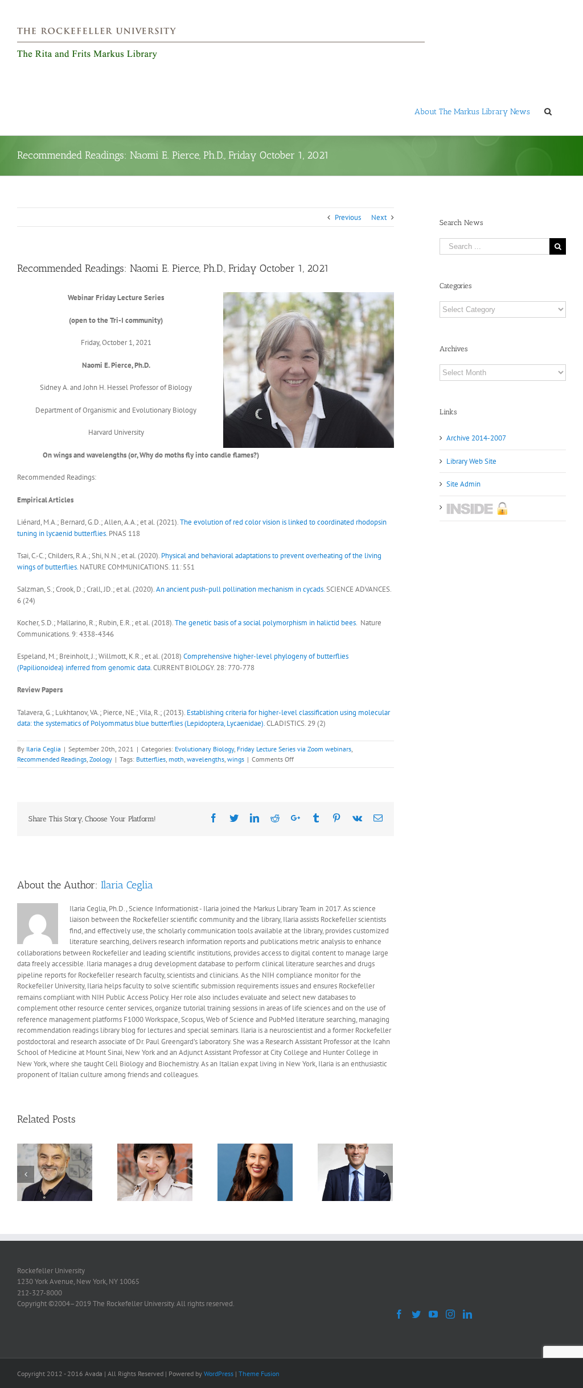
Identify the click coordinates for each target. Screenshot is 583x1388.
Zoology (100, 759)
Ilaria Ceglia (43, 749)
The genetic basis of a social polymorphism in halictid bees (265, 622)
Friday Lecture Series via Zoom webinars (294, 749)
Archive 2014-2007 (476, 438)
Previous (348, 217)
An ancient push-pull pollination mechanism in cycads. (240, 589)
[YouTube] (433, 1314)
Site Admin (463, 484)
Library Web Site (471, 461)
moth (176, 759)
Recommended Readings (52, 759)
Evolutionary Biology (204, 749)
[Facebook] (399, 1314)
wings (235, 759)
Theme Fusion (259, 1373)
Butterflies (151, 759)
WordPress (218, 1373)
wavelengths (205, 759)
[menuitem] (472, 110)
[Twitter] (416, 1314)
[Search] (548, 110)
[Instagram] (450, 1314)
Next (379, 217)
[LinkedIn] (467, 1314)
